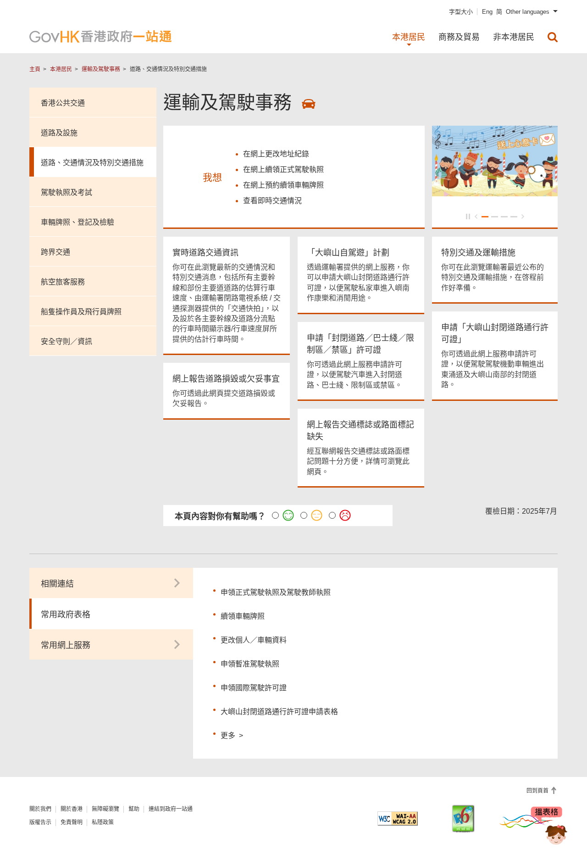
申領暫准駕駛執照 (250, 664)
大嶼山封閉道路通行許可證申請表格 (279, 712)
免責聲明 (72, 822)
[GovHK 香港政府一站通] (100, 36)
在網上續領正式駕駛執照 (283, 169)
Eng (487, 11)
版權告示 (40, 822)
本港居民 (61, 69)
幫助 (133, 809)
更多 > (232, 734)
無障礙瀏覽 (105, 809)
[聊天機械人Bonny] (549, 827)
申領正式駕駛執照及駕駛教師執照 (276, 592)
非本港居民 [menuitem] (513, 37)
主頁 (34, 69)
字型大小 (461, 11)
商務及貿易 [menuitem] (459, 37)
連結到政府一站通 (171, 809)
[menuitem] (553, 37)
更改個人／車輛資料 (254, 640)
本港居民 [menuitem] (408, 37)
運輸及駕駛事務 (101, 69)
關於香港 (72, 809)
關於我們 (40, 809)
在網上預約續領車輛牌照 (283, 185)
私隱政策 (103, 822)
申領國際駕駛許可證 (254, 688)
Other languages (527, 11)
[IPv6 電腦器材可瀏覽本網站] (463, 819)
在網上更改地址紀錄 (276, 154)
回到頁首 (538, 791)
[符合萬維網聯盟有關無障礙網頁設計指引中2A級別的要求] (397, 818)
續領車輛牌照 (243, 616)
